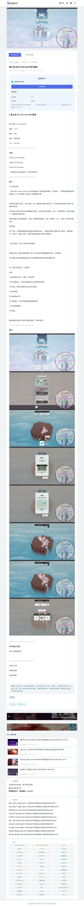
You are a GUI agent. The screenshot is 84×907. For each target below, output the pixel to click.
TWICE (19, 848)
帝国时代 (63, 866)
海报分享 (22, 704)
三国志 (42, 848)
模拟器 (64, 873)
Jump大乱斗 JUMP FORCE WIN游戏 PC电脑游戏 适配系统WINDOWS (42, 749)
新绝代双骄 (19, 873)
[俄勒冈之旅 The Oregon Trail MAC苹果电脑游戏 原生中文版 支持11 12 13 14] (13, 742)
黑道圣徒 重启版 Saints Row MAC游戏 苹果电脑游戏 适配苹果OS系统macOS (33, 834)
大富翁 (19, 863)
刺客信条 (63, 856)
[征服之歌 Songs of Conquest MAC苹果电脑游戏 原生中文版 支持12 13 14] (13, 762)
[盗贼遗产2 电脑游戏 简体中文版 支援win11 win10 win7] (13, 772)
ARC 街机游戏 (23, 754)
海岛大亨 (41, 877)
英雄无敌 (19, 887)
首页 (18, 62)
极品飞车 (41, 873)
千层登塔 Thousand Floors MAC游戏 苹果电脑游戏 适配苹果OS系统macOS (33, 817)
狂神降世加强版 (19, 880)
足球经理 (19, 891)
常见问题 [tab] (30, 55)
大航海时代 (42, 863)
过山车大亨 (64, 891)
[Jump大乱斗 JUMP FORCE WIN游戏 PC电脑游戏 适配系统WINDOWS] (13, 752)
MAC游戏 (24, 62)
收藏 (13, 704)
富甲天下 (19, 866)
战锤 (41, 870)
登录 (62, 3)
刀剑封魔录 (42, 856)
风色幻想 (41, 894)
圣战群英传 (64, 859)
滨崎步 (64, 877)
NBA (64, 845)
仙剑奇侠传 (42, 852)
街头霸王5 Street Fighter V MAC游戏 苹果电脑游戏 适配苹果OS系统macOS (33, 827)
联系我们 (30, 784)
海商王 (19, 877)
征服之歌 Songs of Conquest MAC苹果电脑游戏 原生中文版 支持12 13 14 (43, 759)
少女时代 (41, 866)
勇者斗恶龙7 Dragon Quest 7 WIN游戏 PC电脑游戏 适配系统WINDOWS (32, 803)
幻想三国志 (19, 870)
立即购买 (42, 86)
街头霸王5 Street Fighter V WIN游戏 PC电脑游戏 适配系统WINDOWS (31, 824)
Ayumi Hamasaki (19, 845)
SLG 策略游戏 (23, 764)
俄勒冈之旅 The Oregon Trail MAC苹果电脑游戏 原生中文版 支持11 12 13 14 (44, 740)
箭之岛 (12, 697)
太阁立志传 (64, 863)
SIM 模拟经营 (23, 744)
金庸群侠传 (19, 894)
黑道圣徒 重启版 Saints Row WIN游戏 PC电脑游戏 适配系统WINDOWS (32, 831)
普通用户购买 (19, 82)
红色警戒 (63, 880)
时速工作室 (14, 70)
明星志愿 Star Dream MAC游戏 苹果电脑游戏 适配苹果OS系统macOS (31, 810)
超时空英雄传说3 (64, 887)
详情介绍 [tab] (16, 55)
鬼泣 (64, 894)
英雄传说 (63, 884)
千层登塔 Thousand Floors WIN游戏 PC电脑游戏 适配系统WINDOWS (31, 813)
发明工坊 (19, 859)
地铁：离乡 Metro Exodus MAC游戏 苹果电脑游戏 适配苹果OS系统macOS (32, 820)
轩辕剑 (42, 891)
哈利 (41, 859)
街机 (41, 887)
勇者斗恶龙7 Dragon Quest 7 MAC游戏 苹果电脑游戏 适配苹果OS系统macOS (33, 806)
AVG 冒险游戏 (33, 62)
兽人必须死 (19, 856)
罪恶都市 (41, 884)
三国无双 (63, 848)
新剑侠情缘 (64, 870)
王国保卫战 (42, 880)
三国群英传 (19, 852)
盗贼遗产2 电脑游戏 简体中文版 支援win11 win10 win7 (37, 769)
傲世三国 (63, 852)
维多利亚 (19, 884)
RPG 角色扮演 (23, 774)
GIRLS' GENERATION (42, 845)
